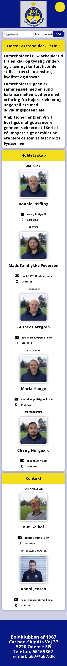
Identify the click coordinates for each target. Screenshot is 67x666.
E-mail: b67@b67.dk (33, 656)
